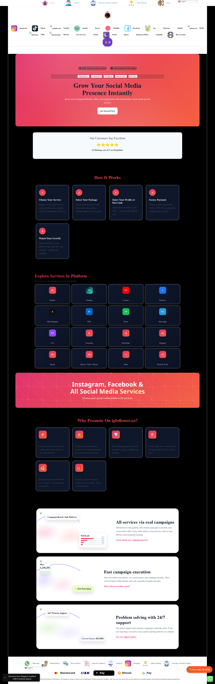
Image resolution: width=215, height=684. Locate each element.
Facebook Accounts (162, 362)
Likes (99, 292)
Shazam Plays (98, 365)
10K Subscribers (133, 298)
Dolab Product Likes (126, 362)
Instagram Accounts (162, 356)
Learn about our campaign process (132, 539)
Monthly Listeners (126, 319)
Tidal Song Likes (81, 365)
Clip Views (52, 340)
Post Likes (95, 316)
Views (90, 292)
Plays (132, 313)
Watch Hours (117, 298)
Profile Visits (46, 303)
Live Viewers (58, 335)
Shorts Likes (133, 292)
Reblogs (162, 340)
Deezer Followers (89, 359)
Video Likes (169, 289)
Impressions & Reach (52, 298)
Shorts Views (119, 292)
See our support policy (126, 636)
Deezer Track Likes (89, 353)
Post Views (172, 316)
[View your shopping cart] (107, 42)
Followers (80, 292)
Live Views (59, 303)
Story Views (48, 292)
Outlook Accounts (163, 351)
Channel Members (156, 316)
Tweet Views (47, 319)
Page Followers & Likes (162, 295)
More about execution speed (117, 586)
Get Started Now (107, 110)
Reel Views (44, 286)
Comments (135, 286)
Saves (59, 292)
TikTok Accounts (162, 368)
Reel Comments (59, 286)
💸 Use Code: (199, 669)
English (30, 668)
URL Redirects (126, 356)
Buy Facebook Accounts (162, 300)
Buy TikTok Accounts (89, 298)
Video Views (156, 289)
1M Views (126, 303)
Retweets (59, 319)
